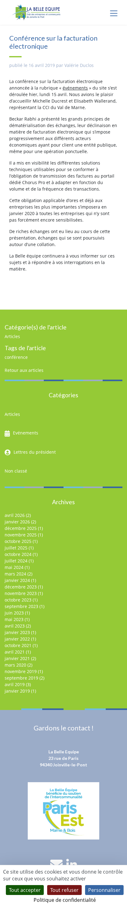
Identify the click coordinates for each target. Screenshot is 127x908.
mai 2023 (14, 619)
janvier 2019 (17, 691)
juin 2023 (14, 613)
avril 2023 (15, 626)
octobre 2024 (18, 554)
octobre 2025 (18, 541)
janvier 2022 (17, 639)
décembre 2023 (21, 587)
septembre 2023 (21, 606)
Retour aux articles (24, 370)
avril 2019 (15, 684)
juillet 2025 (16, 548)
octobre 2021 (18, 645)
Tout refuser (64, 890)
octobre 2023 (18, 600)
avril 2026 (15, 515)
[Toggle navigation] (113, 13)
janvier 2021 (17, 658)
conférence (16, 357)
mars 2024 (15, 574)
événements (75, 88)
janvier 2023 (17, 632)
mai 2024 (14, 567)
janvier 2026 (17, 522)
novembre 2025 (21, 535)
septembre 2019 (21, 678)
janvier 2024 (17, 580)
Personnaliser (104, 890)
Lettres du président (35, 452)
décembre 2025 (21, 528)
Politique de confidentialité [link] (65, 900)
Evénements (25, 433)
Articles (12, 336)
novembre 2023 (21, 593)
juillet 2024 (16, 561)
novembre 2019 (21, 671)
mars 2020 (15, 665)
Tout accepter (25, 890)
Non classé (16, 471)
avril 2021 (15, 652)
